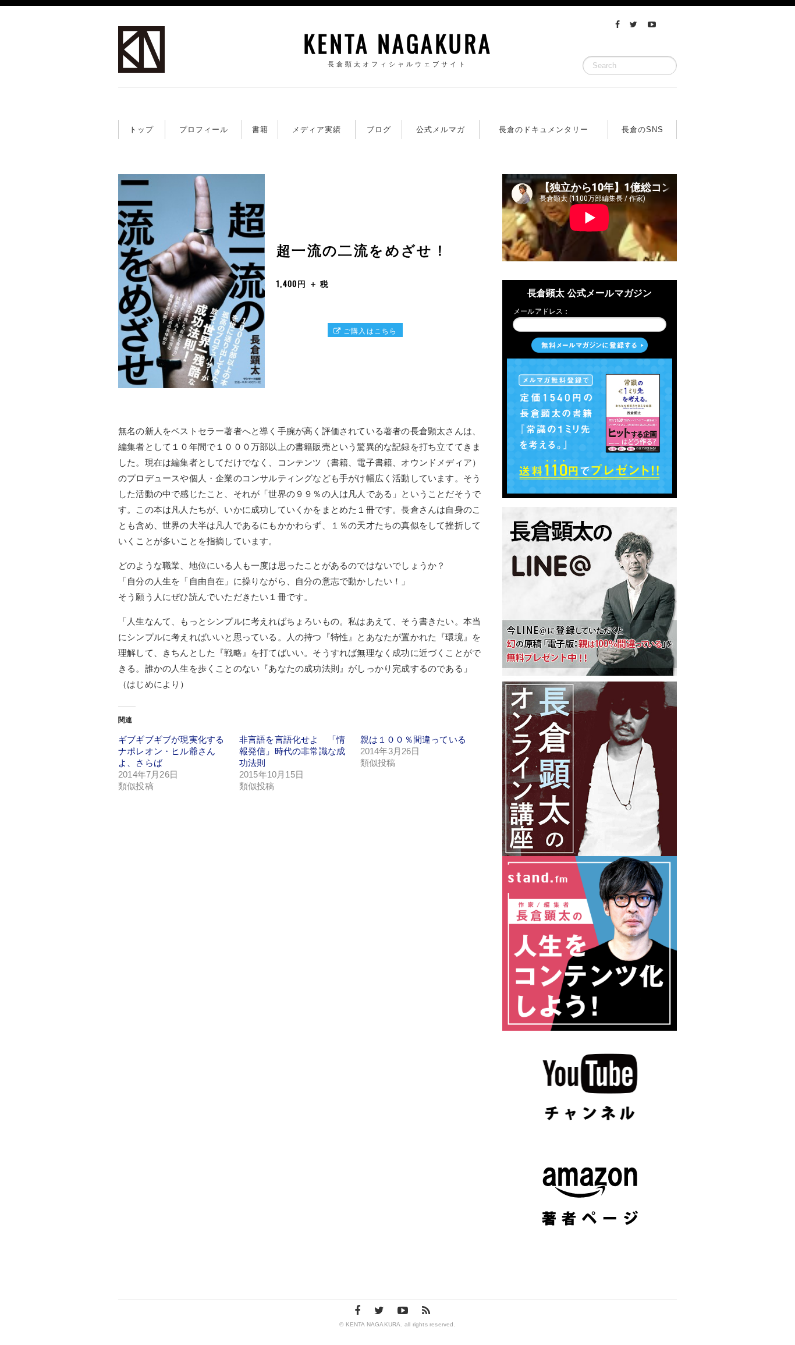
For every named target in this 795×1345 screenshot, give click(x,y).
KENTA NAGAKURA (397, 46)
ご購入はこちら (369, 330)
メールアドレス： (541, 311)
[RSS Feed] (426, 1310)
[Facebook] (617, 24)
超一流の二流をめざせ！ (362, 249)
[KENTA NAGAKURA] (141, 62)
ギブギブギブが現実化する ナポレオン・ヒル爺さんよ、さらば (171, 751)
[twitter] (633, 24)
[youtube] (652, 24)
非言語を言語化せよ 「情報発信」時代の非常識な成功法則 (292, 751)
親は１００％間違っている (413, 739)
